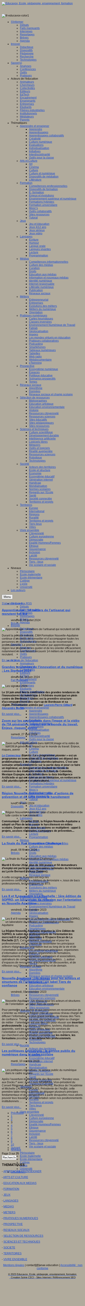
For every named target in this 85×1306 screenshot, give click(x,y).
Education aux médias (42, 856)
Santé (32, 1077)
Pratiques (26, 657)
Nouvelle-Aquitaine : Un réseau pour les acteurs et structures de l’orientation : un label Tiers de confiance (41, 981)
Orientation (36, 894)
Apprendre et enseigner (34, 707)
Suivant (15, 1147)
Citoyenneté (36, 1115)
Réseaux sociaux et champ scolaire (51, 976)
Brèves (15, 623)
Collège (25, 1162)
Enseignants (27, 682)
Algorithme (35, 969)
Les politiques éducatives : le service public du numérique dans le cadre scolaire (38, 1052)
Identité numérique (40, 862)
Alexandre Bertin (13, 708)
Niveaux (16, 1149)
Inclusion (34, 1134)
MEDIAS (8, 1206)
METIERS (9, 1212)
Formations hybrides (41, 783)
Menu (7, 597)
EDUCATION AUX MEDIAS (19, 1183)
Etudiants (26, 688)
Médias (24, 840)
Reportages (27, 616)
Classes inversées (40, 903)
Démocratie (36, 1121)
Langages (26, 818)
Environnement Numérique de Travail (52, 906)
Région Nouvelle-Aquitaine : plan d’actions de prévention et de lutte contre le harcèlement (37, 795)
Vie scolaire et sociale (42, 1146)
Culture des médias (41, 846)
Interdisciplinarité (39, 736)
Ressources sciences (42, 998)
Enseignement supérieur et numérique (52, 780)
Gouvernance (37, 1130)
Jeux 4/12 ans (37, 808)
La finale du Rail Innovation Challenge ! (32, 843)
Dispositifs (26, 631)
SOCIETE (9, 1247)
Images (33, 916)
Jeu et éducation (39, 805)
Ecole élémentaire (31, 1159)
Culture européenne (41, 1118)
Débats (24, 606)
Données (34, 972)
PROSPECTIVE (13, 1224)
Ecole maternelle (30, 1156)
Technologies (37, 1042)
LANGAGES (10, 1200)
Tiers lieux (35, 1105)
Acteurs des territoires (42, 1048)
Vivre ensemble (29, 1111)
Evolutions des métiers (43, 887)
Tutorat (33, 799)
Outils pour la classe (41, 739)
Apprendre (35, 710)
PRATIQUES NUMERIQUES (20, 1218)
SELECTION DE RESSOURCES (23, 1235)
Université (26, 1168)
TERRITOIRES (12, 1253)
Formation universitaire (43, 786)
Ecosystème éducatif (41, 1058)
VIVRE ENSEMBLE (15, 1259)
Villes (32, 1108)
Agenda (25, 622)
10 (12, 1144)
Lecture (33, 834)
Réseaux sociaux (39, 875)
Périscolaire (27, 1152)
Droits (32, 853)
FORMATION (11, 1189)
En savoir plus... (11, 660)
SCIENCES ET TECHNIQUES (21, 1241)
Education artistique (41, 985)
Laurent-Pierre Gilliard (58, 705)
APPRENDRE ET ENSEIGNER (22, 1171)
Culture (33, 751)
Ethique (34, 1127)
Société (24, 1045)
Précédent (17, 1113)
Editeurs (25, 673)
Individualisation (39, 729)
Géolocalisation (38, 912)
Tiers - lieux (36, 1143)
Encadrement (28, 679)
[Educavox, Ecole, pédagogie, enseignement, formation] (37, 3)
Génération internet (41, 1061)
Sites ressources (39, 1007)
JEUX (6, 1194)
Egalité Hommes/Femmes (45, 1124)
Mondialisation (38, 1067)
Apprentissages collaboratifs (46, 717)
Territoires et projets (41, 1102)
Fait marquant (19, 680)
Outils (23, 654)
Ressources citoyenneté (44, 995)
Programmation (38, 837)
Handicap (35, 1064)
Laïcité (33, 1137)
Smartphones (37, 928)
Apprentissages (38, 714)
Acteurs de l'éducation (24, 660)
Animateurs (27, 663)
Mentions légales (13, 1265)
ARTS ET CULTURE (15, 1177)
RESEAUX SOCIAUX (16, 1230)
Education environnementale (47, 988)
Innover (15, 625)
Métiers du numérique (42, 890)
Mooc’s (33, 789)
